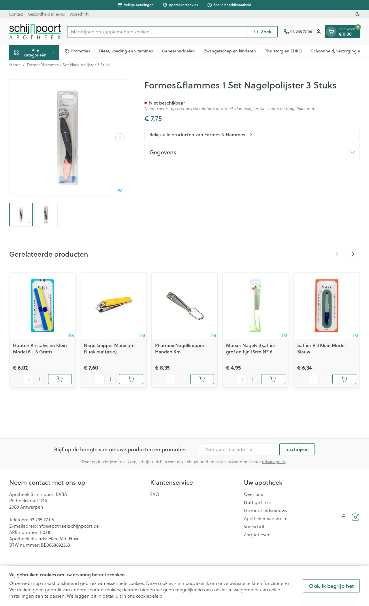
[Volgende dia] (353, 254)
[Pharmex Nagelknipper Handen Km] (184, 305)
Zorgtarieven (257, 534)
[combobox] (157, 31)
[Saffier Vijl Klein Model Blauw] (326, 305)
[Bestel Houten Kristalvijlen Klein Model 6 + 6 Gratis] (60, 379)
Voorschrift (79, 14)
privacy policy (274, 462)
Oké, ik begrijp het (331, 586)
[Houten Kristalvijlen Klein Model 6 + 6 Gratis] (42, 305)
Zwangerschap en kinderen (230, 51)
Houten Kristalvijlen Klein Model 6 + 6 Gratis (40, 348)
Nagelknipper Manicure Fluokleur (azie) (109, 348)
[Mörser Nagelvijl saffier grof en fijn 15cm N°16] (255, 305)
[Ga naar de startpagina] (35, 31)
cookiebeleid (149, 595)
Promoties (80, 51)
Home (15, 65)
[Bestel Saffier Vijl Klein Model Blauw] (344, 379)
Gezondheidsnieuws (46, 14)
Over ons (253, 494)
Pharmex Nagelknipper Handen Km (179, 348)
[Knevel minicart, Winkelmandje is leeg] (331, 31)
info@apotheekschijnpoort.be (68, 525)
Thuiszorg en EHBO (283, 51)
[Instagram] (355, 517)
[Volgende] (120, 137)
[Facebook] (343, 517)
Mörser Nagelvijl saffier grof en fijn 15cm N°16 (250, 348)
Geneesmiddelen (178, 51)
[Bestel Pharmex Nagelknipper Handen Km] (202, 379)
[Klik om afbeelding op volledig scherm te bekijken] (68, 137)
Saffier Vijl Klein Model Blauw (321, 348)
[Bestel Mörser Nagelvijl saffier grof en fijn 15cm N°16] (273, 379)
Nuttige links (257, 502)
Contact (16, 14)
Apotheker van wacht (266, 518)
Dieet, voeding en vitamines (126, 51)
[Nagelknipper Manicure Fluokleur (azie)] (113, 305)
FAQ (154, 494)
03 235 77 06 (41, 519)
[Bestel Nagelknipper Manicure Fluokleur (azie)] (131, 379)
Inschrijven (297, 449)
